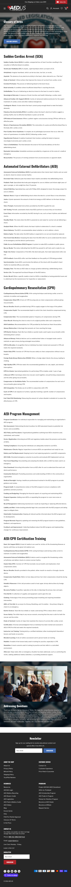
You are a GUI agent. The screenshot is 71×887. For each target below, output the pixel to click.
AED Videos (7, 805)
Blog (5, 808)
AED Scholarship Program (47, 793)
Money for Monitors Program (48, 799)
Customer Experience (46, 768)
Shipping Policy (9, 774)
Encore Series (8, 811)
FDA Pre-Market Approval (12, 817)
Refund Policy (8, 771)
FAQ (5, 814)
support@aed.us (13, 840)
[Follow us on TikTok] (15, 871)
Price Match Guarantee (46, 771)
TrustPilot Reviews (10, 777)
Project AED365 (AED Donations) (49, 787)
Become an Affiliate (45, 805)
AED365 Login (8, 790)
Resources (7, 787)
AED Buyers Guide (10, 796)
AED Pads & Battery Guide (12, 802)
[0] (66, 8)
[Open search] (48, 8)
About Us (7, 765)
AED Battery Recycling (11, 793)
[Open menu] (5, 8)
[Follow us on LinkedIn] (19, 871)
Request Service (44, 808)
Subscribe (63, 2)
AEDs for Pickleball (45, 790)
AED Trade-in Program (46, 796)
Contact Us (42, 765)
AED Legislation (9, 799)
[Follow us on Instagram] (8, 871)
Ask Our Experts (11, 41)
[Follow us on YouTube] (12, 871)
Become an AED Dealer (46, 802)
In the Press (7, 823)
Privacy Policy (8, 768)
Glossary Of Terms (10, 820)
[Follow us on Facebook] (5, 871)
